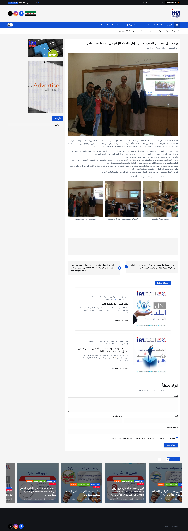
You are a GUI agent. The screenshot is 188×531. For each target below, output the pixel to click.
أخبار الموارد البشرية (110, 297)
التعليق (175, 396)
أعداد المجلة (158, 25)
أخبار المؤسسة (173, 48)
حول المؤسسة (128, 25)
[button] (167, 459)
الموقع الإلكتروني (172, 427)
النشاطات (92, 297)
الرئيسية (169, 25)
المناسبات (100, 297)
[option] (159, 483)
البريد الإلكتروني (116, 416)
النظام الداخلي (144, 25)
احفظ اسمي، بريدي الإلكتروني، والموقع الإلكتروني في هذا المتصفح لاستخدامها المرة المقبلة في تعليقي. (142, 438)
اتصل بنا (99, 25)
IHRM (172, 499)
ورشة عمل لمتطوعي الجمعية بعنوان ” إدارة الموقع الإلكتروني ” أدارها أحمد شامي (147, 31)
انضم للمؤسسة (112, 25)
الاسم (175, 416)
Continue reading (120, 321)
